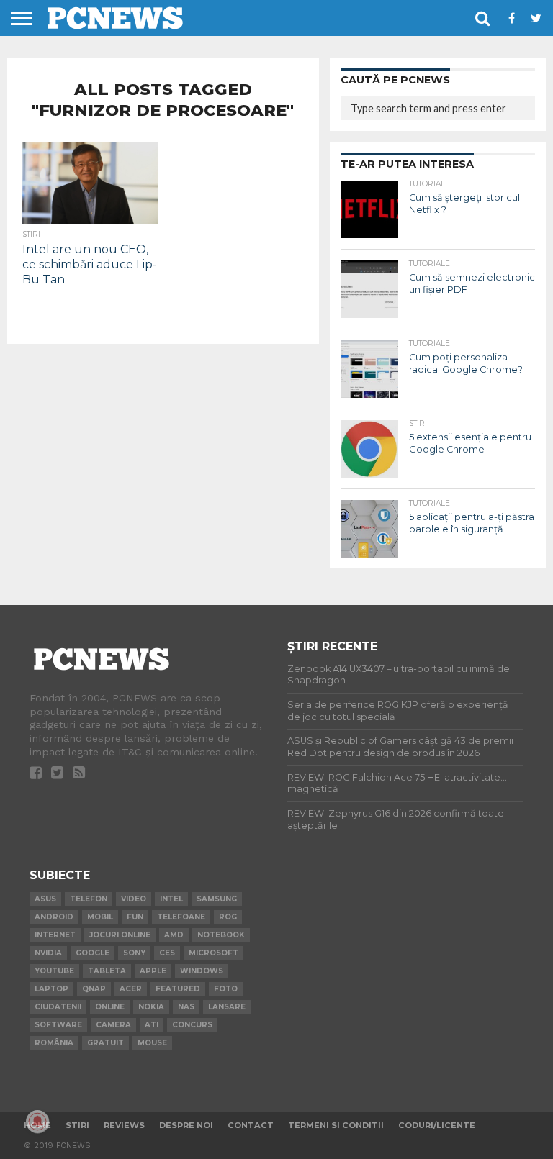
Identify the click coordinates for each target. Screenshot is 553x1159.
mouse (152, 1042)
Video (133, 899)
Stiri (77, 1125)
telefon (88, 899)
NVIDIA (48, 953)
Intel (171, 899)
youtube (54, 971)
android (54, 917)
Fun (135, 917)
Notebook (221, 935)
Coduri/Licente (436, 1125)
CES (167, 953)
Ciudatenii (58, 1007)
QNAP (94, 989)
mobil (100, 917)
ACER (131, 989)
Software (58, 1025)
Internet (55, 935)
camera (113, 1025)
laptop (51, 989)
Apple (153, 971)
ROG (228, 917)
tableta (107, 971)
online (110, 1007)
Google (92, 953)
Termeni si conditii (336, 1125)
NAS (186, 1007)
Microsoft (213, 953)
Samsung (217, 899)
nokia (151, 1007)
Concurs (192, 1025)
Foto (226, 989)
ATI (151, 1025)
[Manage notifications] (37, 1121)
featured (178, 989)
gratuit (105, 1042)
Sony (134, 953)
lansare (227, 1007)
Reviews (124, 1125)
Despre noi (186, 1125)
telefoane (181, 917)
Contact (251, 1125)
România (54, 1042)
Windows (201, 971)
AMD (174, 935)
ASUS (45, 899)
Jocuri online (119, 935)
